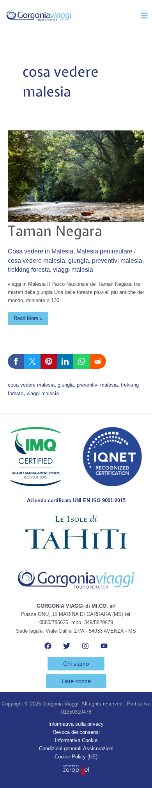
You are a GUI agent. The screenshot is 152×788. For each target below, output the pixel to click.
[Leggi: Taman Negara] (76, 176)
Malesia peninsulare (104, 251)
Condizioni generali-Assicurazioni (76, 748)
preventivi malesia (117, 260)
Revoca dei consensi (76, 732)
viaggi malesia (73, 269)
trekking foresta (29, 269)
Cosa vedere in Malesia (40, 251)
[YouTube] (104, 646)
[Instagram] (85, 646)
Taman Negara (55, 230)
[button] (76, 663)
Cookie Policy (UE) (76, 757)
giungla (78, 260)
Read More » (27, 316)
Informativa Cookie (76, 740)
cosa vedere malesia (36, 260)
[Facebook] (48, 646)
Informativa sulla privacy (76, 724)
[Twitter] (67, 646)
